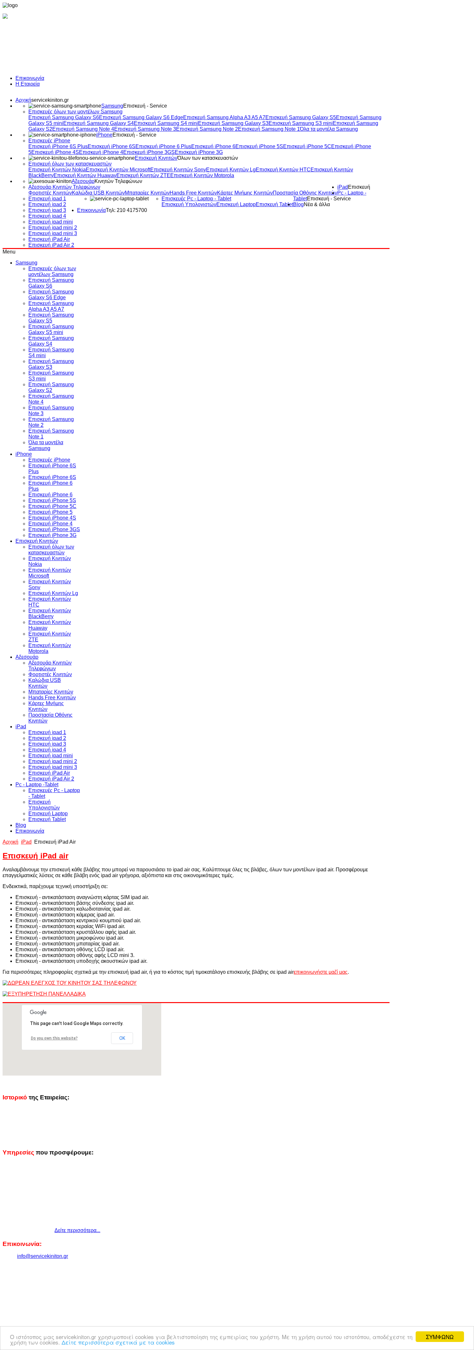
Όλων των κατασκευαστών (207, 158)
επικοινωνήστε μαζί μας (321, 972)
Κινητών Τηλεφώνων (118, 181)
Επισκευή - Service (145, 106)
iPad (342, 187)
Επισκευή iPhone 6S (111, 146)
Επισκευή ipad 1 (47, 198)
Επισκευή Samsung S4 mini (166, 123)
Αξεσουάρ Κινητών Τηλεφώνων (64, 187)
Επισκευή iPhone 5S (259, 146)
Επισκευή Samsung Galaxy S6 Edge (141, 117)
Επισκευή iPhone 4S (55, 152)
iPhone (104, 135)
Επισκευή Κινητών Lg (231, 169)
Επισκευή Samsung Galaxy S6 (63, 117)
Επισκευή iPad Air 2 (51, 245)
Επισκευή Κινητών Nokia (57, 169)
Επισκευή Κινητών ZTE (143, 175)
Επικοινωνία (29, 78)
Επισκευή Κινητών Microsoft (118, 169)
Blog (298, 204)
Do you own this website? (54, 1038)
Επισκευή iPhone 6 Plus (163, 146)
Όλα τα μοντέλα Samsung (329, 129)
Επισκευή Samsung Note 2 (207, 129)
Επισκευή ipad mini (50, 222)
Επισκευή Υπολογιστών (189, 204)
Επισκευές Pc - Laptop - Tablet (196, 198)
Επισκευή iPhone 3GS (149, 152)
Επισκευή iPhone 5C (307, 146)
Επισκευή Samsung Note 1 (269, 129)
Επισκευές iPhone (49, 140)
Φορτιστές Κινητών (50, 193)
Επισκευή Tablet (274, 204)
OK (122, 1038)
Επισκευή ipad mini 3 (52, 233)
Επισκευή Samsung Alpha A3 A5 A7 (224, 117)
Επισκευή (359, 187)
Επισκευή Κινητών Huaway (85, 175)
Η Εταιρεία (27, 84)
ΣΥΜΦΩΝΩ (440, 1337)
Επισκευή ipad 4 (47, 216)
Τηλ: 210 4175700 (126, 210)
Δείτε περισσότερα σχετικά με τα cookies (118, 1342)
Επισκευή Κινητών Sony (178, 169)
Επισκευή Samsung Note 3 (145, 129)
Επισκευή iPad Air (49, 239)
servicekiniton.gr (50, 100)
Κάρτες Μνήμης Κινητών (245, 193)
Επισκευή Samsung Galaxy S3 (233, 123)
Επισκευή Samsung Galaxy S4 (98, 123)
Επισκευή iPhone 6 (213, 146)
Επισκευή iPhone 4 (101, 152)
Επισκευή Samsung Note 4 (83, 129)
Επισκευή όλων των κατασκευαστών (70, 164)
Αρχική (23, 100)
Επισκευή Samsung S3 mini (301, 123)
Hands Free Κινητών (193, 193)
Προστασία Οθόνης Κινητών (305, 193)
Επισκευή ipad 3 (47, 210)
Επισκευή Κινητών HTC (283, 169)
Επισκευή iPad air (35, 855)
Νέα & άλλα (317, 204)
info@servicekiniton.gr (42, 1256)
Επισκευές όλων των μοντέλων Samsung (75, 111)
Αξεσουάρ (83, 181)
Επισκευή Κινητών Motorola (202, 175)
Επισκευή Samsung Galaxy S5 (300, 117)
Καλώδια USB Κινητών (98, 193)
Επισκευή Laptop (236, 204)
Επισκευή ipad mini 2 (52, 227)
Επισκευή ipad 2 (47, 204)
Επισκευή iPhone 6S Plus (58, 146)
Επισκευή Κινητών (156, 158)
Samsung (112, 106)
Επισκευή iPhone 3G (199, 152)
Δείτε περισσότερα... (77, 1230)
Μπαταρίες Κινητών (147, 193)
